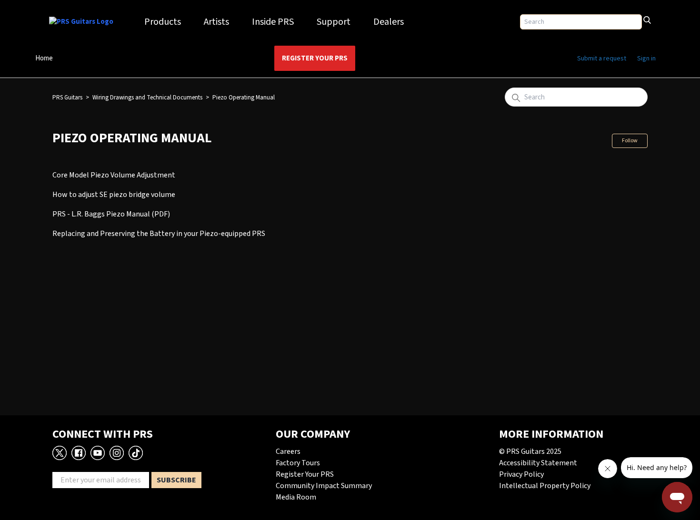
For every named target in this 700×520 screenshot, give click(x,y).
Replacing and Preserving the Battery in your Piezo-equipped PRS (158, 233)
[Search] (647, 19)
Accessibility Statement (538, 463)
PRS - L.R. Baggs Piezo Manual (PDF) (111, 214)
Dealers (388, 22)
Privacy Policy (521, 474)
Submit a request (601, 58)
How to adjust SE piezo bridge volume (113, 194)
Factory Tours (298, 463)
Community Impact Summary (324, 486)
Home (44, 58)
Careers (288, 451)
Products (162, 22)
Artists (216, 22)
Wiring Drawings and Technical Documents (147, 97)
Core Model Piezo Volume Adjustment (113, 175)
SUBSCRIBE (176, 480)
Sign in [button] (646, 58)
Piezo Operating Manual (243, 97)
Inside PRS (273, 22)
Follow (630, 141)
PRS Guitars (67, 97)
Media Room (296, 497)
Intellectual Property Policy (544, 486)
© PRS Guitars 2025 (530, 451)
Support (333, 22)
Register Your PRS (315, 58)
